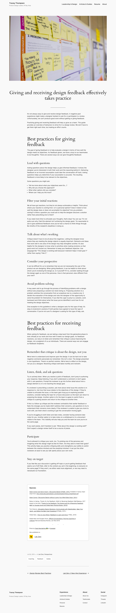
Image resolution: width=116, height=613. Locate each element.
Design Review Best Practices (40, 573)
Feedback (40, 559)
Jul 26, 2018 (31, 554)
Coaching (31, 559)
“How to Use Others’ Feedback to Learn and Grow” (52, 515)
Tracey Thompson (17, 3)
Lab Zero (38, 537)
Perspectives (48, 554)
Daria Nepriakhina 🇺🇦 (41, 528)
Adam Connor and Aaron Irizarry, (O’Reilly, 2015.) (49, 492)
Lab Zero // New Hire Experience (74, 573)
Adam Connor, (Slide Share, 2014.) (53, 497)
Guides (48, 559)
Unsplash (52, 528)
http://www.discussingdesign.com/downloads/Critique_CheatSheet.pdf (57, 493)
